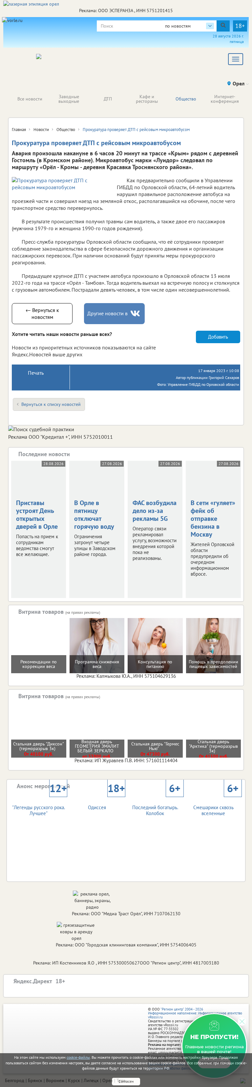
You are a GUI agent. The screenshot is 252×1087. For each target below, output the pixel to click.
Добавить (218, 337)
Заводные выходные (68, 99)
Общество (186, 99)
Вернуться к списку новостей (51, 404)
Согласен (126, 1081)
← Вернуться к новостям (42, 313)
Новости (41, 129)
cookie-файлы (78, 1057)
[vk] (135, 313)
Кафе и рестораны (147, 99)
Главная (19, 129)
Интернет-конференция (225, 99)
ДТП (108, 99)
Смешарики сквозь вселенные (216, 804)
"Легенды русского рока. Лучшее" (39, 804)
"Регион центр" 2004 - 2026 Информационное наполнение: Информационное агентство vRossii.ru (195, 1013)
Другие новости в (107, 313)
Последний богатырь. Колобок (156, 804)
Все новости (29, 99)
